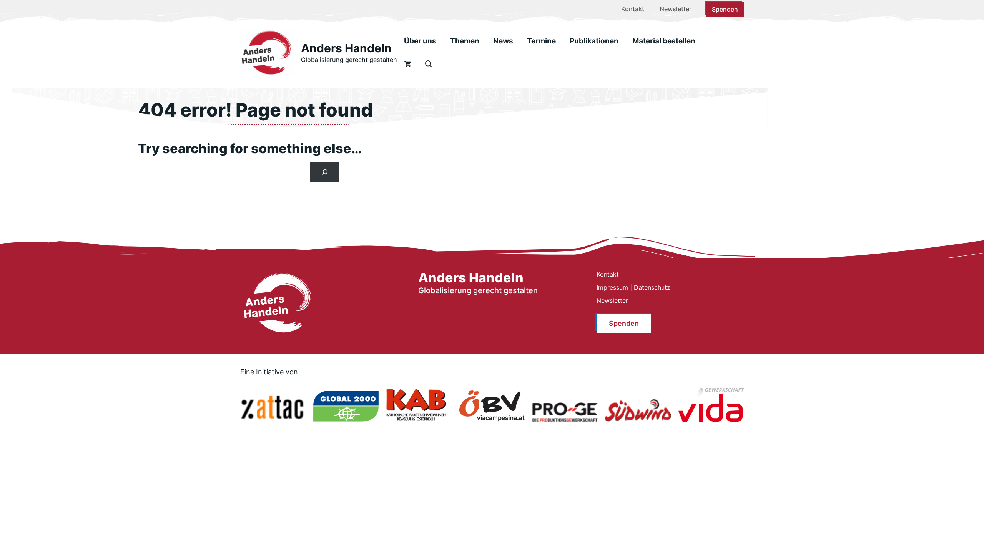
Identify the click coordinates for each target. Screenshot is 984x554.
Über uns (420, 41)
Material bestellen (663, 41)
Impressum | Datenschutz (633, 287)
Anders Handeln (346, 48)
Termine (541, 41)
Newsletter (675, 9)
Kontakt (632, 9)
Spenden (725, 9)
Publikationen (594, 41)
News (503, 41)
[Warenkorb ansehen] (407, 64)
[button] (428, 64)
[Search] (324, 172)
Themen (464, 41)
